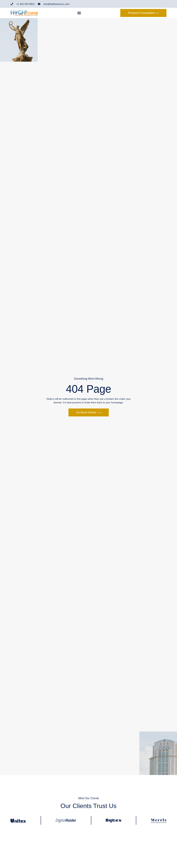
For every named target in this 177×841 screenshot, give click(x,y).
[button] (79, 13)
